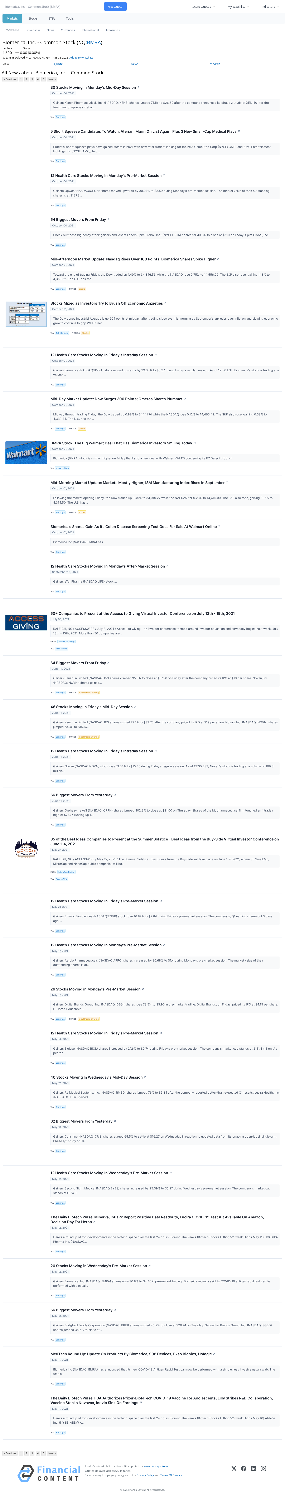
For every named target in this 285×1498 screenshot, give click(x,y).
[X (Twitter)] (234, 1473)
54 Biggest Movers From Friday (80, 219)
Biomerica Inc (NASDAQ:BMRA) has (78, 542)
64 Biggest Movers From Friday (80, 663)
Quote (58, 64)
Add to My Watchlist (81, 57)
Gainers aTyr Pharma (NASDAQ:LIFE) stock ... (85, 581)
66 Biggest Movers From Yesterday (83, 795)
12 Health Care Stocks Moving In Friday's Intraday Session (103, 355)
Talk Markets (62, 333)
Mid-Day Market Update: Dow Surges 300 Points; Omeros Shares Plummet (118, 399)
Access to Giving (66, 641)
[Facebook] (244, 1473)
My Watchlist (236, 7)
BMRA (94, 42)
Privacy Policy (145, 1475)
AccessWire (61, 649)
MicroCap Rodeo (66, 872)
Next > (52, 79)
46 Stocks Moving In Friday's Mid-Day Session (93, 707)
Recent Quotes (201, 7)
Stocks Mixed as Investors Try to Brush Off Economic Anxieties (108, 303)
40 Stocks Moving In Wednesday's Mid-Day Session (98, 1077)
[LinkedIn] (253, 1473)
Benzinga (60, 117)
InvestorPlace (62, 468)
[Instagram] (263, 1473)
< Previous (10, 79)
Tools (70, 18)
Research (214, 64)
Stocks (33, 18)
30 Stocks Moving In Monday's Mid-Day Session (95, 87)
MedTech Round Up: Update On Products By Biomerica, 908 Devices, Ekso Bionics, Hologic (133, 1354)
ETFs (51, 18)
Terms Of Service (171, 1475)
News (50, 30)
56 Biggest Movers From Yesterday (83, 1310)
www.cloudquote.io (156, 1466)
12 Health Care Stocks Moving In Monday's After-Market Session (109, 566)
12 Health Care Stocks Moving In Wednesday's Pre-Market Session (111, 1173)
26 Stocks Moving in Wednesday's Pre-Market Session (100, 1266)
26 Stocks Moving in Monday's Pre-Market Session (97, 989)
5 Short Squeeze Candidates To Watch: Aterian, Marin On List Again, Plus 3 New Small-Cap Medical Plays (145, 131)
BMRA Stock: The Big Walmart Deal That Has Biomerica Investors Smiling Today (123, 443)
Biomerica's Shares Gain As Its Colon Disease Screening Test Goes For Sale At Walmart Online (135, 526)
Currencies (68, 30)
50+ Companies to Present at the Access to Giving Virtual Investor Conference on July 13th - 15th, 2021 (142, 613)
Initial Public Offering (89, 692)
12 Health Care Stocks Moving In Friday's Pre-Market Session (106, 901)
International (90, 30)
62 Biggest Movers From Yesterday (83, 1121)
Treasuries (113, 30)
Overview (33, 30)
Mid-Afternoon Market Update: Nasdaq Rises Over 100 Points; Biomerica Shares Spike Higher (135, 259)
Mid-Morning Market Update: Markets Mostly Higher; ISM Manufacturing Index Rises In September (139, 482)
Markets (12, 18)
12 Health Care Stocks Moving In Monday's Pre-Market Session (108, 175)
